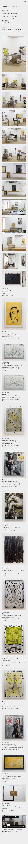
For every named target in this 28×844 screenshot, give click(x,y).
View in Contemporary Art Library (11, 24)
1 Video (4, 26)
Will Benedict (5, 11)
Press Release (5, 20)
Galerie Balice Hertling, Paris (9, 16)
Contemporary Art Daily (12, 7)
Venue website (5, 22)
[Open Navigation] (25, 2)
